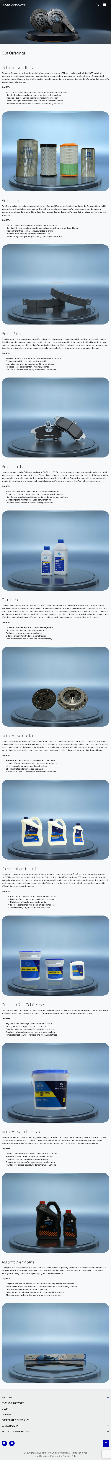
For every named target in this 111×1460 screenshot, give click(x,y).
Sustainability (10, 1425)
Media (5, 1408)
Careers (6, 1414)
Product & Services (13, 1403)
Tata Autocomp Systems (16, 1431)
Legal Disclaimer (42, 1456)
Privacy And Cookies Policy (64, 1456)
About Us (7, 1397)
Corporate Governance (15, 1420)
